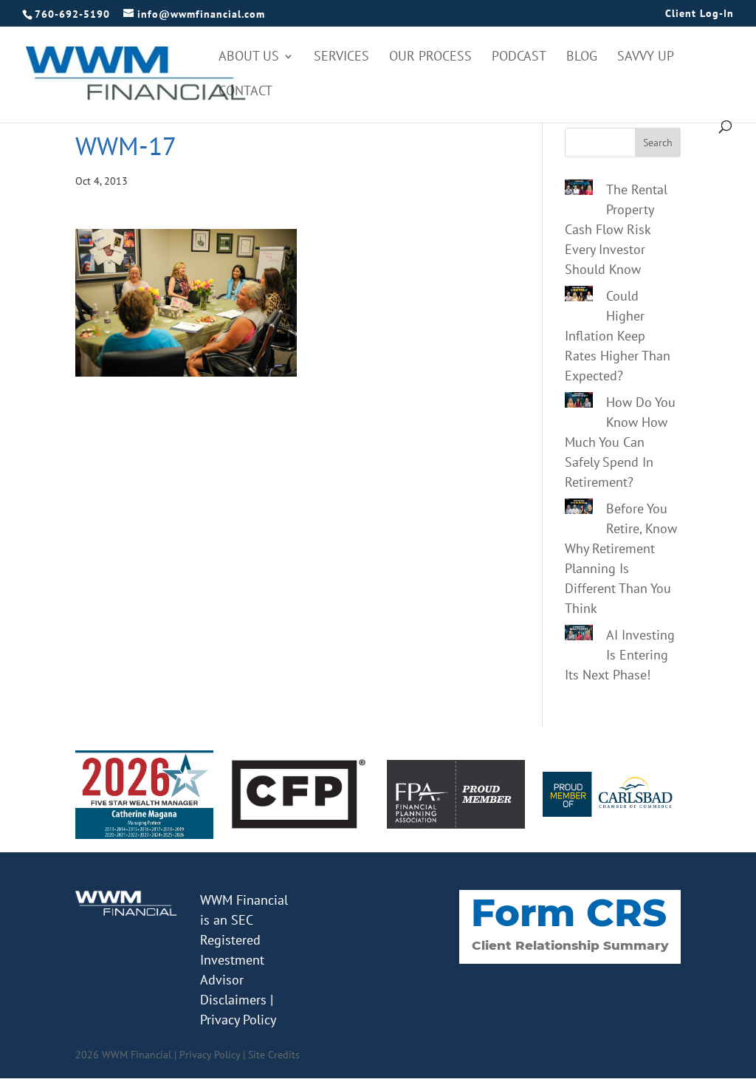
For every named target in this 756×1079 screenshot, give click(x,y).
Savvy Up (645, 57)
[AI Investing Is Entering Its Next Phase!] (579, 635)
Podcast (519, 57)
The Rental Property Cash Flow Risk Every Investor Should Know (616, 229)
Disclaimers (233, 999)
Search (658, 142)
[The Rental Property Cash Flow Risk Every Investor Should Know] (579, 189)
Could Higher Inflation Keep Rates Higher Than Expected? (617, 335)
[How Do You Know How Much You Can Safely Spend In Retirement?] (579, 402)
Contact (245, 92)
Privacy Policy (238, 1019)
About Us (249, 57)
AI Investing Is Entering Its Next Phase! (620, 654)
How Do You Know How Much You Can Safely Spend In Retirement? (620, 442)
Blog (581, 57)
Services (341, 57)
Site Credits (274, 1054)
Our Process (430, 57)
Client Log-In (699, 14)
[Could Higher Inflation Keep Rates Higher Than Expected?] (579, 296)
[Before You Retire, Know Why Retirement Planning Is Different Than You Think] (579, 509)
